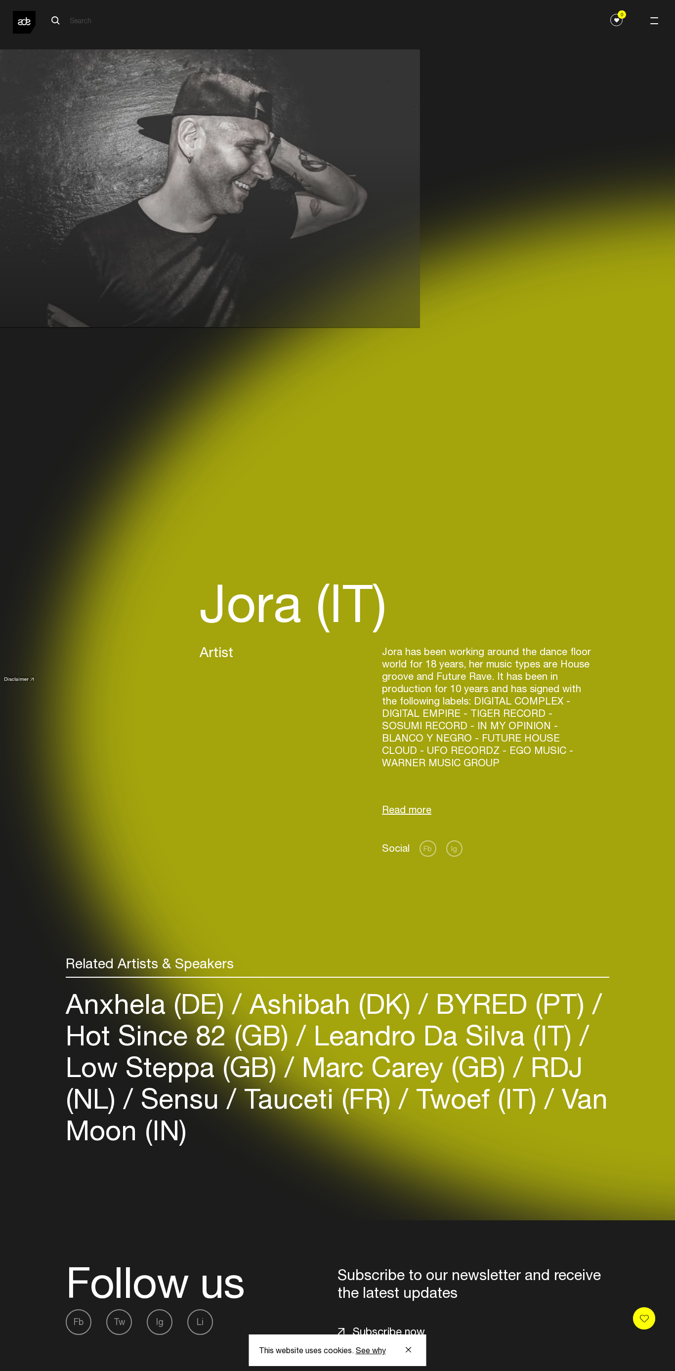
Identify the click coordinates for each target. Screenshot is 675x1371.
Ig (454, 848)
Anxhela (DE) (149, 1004)
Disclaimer (16, 679)
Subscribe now (388, 1331)
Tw (119, 1322)
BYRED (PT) (510, 1004)
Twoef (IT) (476, 1098)
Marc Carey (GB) (403, 1067)
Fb (427, 848)
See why (371, 1350)
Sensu (180, 1098)
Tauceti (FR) (317, 1098)
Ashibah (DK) (330, 1004)
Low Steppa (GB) (175, 1067)
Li (200, 1322)
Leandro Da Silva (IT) (443, 1035)
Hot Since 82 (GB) (181, 1035)
